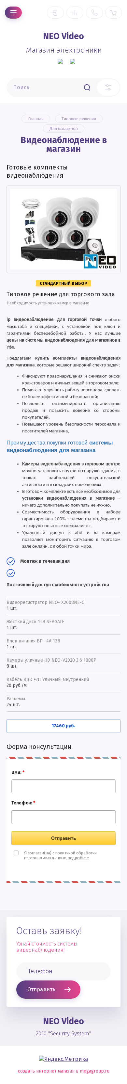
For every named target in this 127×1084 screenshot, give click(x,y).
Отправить (63, 838)
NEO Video (63, 36)
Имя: (17, 772)
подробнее (78, 857)
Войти (55, 13)
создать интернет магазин (46, 1071)
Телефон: (23, 803)
